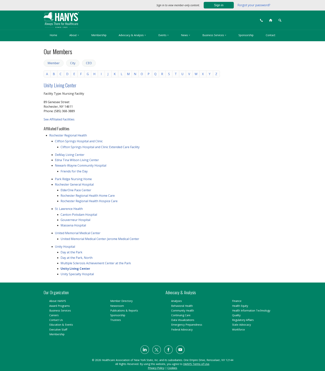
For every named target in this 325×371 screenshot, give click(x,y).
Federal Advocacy (182, 329)
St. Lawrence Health (69, 209)
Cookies (172, 368)
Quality (236, 315)
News (185, 35)
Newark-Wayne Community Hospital (80, 165)
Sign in (218, 5)
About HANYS (57, 301)
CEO (89, 63)
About (74, 35)
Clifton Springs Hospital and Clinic (79, 141)
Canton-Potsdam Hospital (79, 215)
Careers (54, 315)
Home (53, 35)
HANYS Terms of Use (196, 364)
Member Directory (121, 301)
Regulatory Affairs (243, 320)
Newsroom (117, 306)
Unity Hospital (65, 247)
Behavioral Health (182, 306)
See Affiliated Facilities (59, 119)
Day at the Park (71, 252)
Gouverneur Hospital (75, 220)
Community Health (182, 310)
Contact (270, 35)
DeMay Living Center (69, 155)
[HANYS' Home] (91, 18)
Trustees (115, 320)
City (72, 63)
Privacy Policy (156, 368)
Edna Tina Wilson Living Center (77, 160)
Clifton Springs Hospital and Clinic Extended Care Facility (100, 147)
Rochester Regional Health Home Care (88, 195)
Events (163, 35)
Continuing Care (181, 315)
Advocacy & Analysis (132, 35)
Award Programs (59, 306)
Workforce (238, 329)
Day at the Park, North (77, 258)
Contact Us (56, 320)
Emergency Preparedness (186, 324)
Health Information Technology (251, 310)
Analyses (176, 301)
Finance (236, 301)
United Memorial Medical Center (77, 233)
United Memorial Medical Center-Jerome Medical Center (100, 239)
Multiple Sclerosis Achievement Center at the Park (96, 263)
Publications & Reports (124, 310)
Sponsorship (246, 35)
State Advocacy (241, 324)
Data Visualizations (182, 320)
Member (54, 63)
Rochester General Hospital (74, 184)
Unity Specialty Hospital (77, 274)
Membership (98, 35)
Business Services (214, 35)
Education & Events (61, 324)
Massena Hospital (73, 225)
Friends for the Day (74, 171)
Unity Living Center (60, 85)
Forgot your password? (254, 5)
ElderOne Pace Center (76, 190)
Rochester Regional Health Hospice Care (89, 201)
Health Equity (240, 306)
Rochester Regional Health (68, 135)
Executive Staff (58, 329)
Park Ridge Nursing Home (73, 179)
